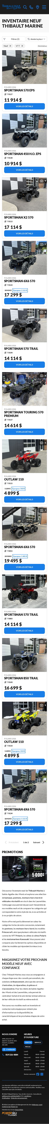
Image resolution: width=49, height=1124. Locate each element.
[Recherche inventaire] (25, 7)
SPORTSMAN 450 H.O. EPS (22, 154)
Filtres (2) (15, 39)
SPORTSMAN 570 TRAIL (21, 348)
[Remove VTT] (22, 45)
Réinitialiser (42, 46)
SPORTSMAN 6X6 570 (19, 281)
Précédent (14, 842)
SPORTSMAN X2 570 (18, 217)
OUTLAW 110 (14, 479)
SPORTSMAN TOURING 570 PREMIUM (23, 414)
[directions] (37, 7)
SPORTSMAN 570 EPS (19, 90)
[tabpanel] (34, 1060)
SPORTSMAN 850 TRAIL (21, 678)
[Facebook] (37, 1074)
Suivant (36, 842)
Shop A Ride (19, 1110)
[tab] (28, 1042)
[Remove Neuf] (10, 45)
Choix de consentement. (19, 1098)
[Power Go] (24, 1114)
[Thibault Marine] (11, 7)
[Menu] (44, 7)
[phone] (31, 7)
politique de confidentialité (11, 1096)
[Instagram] (41, 1074)
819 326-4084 (12, 1054)
